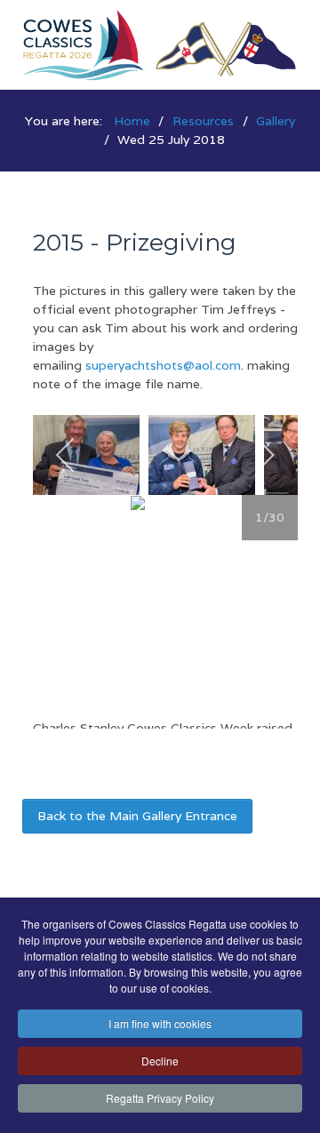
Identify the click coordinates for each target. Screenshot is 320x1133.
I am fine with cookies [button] (160, 1023)
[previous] (66, 455)
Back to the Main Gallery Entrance (137, 816)
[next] (264, 455)
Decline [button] (160, 1060)
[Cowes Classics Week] (160, 44)
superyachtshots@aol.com (163, 365)
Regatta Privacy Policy (160, 1097)
